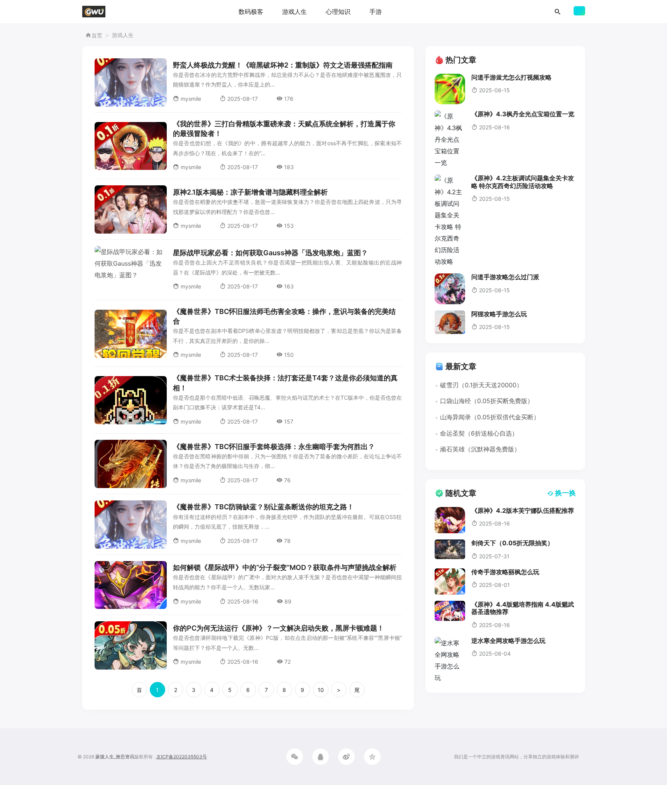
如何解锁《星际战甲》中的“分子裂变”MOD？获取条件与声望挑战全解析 (284, 567)
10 (321, 690)
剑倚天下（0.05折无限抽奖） (512, 543)
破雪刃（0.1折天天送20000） (481, 385)
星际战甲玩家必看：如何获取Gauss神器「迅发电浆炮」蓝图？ (270, 253)
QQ (320, 756)
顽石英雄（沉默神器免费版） (480, 449)
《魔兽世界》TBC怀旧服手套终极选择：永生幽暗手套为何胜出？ (274, 447)
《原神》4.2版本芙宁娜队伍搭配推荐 (522, 510)
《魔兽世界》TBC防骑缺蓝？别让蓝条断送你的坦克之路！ (263, 507)
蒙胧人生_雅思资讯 (114, 757)
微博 (346, 756)
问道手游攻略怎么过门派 (505, 277)
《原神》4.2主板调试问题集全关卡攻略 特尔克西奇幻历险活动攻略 (522, 181)
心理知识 (338, 11)
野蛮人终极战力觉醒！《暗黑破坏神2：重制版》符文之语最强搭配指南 (283, 65)
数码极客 (251, 11)
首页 (96, 35)
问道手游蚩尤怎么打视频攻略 (511, 77)
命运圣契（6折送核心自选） (479, 433)
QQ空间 (372, 756)
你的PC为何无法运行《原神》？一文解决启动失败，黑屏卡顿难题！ (278, 628)
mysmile (191, 98)
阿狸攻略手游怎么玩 (499, 314)
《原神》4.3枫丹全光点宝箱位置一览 (522, 114)
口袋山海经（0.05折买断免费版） (486, 401)
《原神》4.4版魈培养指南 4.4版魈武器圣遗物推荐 (522, 607)
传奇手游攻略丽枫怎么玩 (505, 572)
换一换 (565, 493)
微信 (294, 756)
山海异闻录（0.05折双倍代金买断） (490, 417)
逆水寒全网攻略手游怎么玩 (508, 640)
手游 (375, 11)
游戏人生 (294, 11)
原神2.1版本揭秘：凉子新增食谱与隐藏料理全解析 (250, 192)
